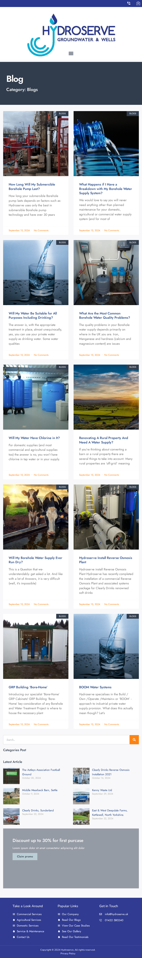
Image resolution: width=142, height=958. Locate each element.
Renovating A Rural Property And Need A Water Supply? (103, 440)
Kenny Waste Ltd (102, 790)
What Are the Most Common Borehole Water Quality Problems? (104, 315)
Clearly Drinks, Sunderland (38, 810)
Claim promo (25, 856)
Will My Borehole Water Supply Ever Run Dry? (35, 559)
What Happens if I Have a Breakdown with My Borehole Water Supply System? (105, 188)
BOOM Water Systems (95, 687)
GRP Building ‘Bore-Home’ (28, 687)
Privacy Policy (67, 953)
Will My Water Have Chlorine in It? (34, 438)
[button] (71, 53)
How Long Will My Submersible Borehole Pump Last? (32, 186)
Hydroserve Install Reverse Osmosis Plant (105, 559)
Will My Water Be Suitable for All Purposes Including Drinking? (33, 315)
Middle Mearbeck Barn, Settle (40, 790)
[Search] (134, 739)
